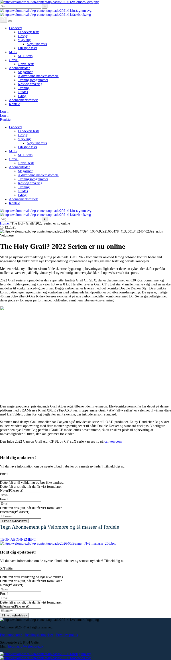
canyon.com (113, 441)
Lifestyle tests (27, 48)
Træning (24, 88)
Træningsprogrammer (33, 80)
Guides (23, 92)
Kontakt (14, 104)
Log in (4, 111)
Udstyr (22, 36)
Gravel (13, 60)
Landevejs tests (28, 32)
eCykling (24, 40)
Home (4, 223)
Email (4, 474)
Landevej (15, 28)
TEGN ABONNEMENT (18, 539)
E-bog (22, 96)
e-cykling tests (37, 44)
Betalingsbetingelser (39, 635)
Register (6, 119)
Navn (11, 490)
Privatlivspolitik (67, 635)
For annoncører (11, 635)
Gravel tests (26, 64)
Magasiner (25, 72)
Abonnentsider (19, 68)
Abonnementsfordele (23, 100)
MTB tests (25, 56)
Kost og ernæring (30, 84)
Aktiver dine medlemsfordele (38, 76)
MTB (13, 52)
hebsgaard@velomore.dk (25, 646)
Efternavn (14, 512)
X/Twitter (7, 568)
